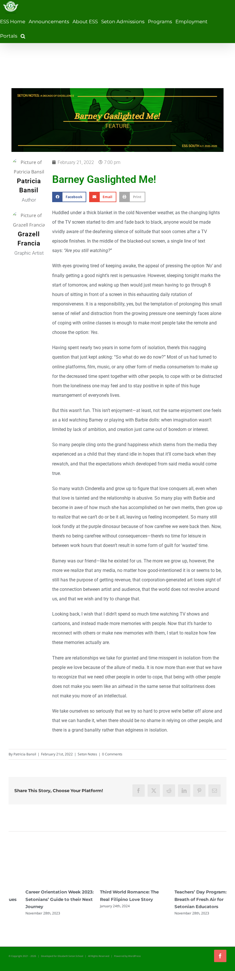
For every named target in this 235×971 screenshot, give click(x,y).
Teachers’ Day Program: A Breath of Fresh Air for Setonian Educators (186, 899)
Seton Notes (87, 754)
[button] (23, 36)
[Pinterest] (199, 790)
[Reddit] (169, 790)
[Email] (214, 790)
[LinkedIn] (184, 790)
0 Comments (112, 754)
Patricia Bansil (24, 754)
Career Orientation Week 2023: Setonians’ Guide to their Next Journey (43, 899)
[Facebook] (138, 790)
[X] (154, 790)
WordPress (134, 956)
